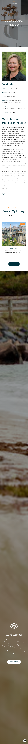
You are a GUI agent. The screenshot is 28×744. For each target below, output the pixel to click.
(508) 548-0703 (11, 96)
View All (14, 264)
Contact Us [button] (14, 662)
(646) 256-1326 (11, 92)
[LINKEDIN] (3, 194)
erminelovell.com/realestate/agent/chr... (15, 108)
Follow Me (5, 189)
